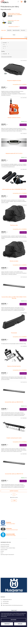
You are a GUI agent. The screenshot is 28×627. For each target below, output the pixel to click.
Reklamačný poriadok (5, 546)
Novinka (5, 46)
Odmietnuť (7, 624)
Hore (14, 500)
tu (6, 616)
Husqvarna (6, 53)
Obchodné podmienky (5, 544)
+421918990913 (6, 603)
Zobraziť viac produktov (13, 26)
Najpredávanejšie (16, 30)
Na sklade (5, 42)
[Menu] (25, 1)
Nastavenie (13, 619)
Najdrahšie (9, 30)
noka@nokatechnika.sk (7, 599)
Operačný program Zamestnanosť (7, 554)
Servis (2, 553)
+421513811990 (6, 601)
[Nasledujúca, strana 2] (14, 494)
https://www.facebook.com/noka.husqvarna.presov (13, 605)
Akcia (4, 44)
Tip (4, 48)
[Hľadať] (18, 1)
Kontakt (2, 551)
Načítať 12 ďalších (14, 490)
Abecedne (23, 30)
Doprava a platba (4, 549)
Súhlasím (20, 624)
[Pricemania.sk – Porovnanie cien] (14, 610)
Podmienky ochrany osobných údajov (8, 548)
